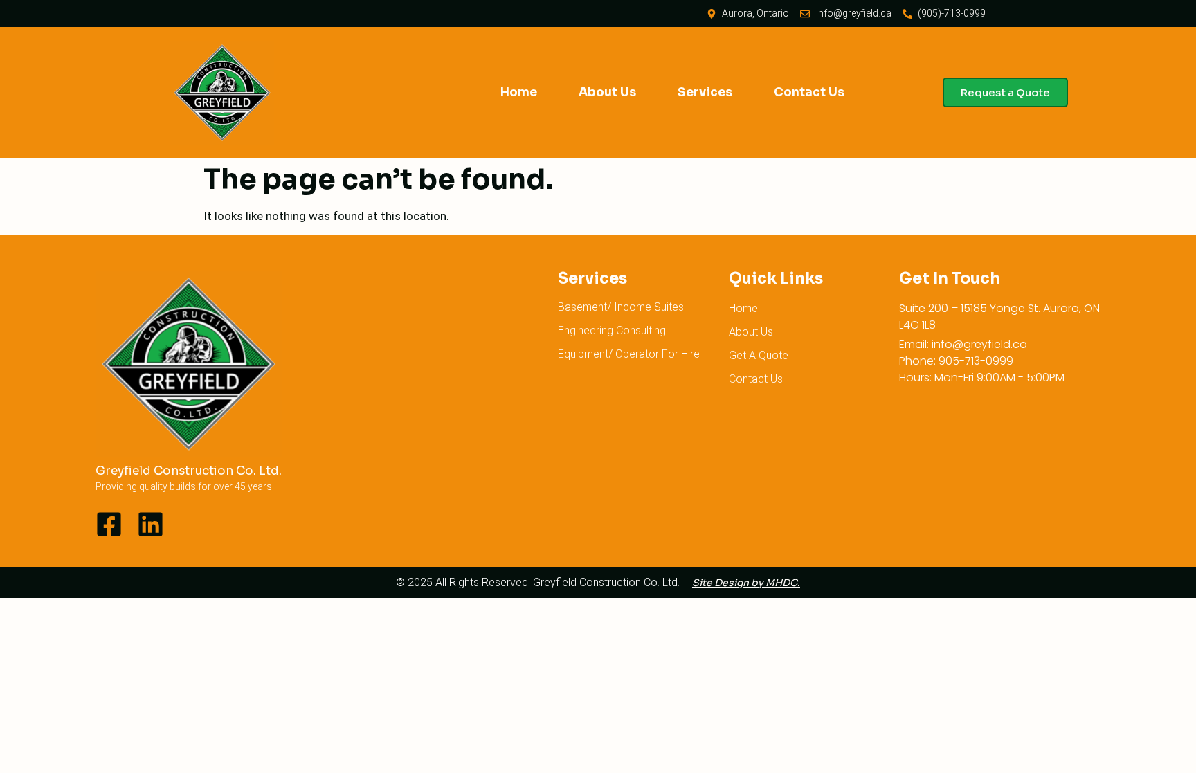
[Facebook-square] (109, 524)
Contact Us (809, 92)
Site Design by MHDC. (746, 582)
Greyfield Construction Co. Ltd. (189, 471)
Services (705, 92)
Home (518, 92)
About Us (607, 92)
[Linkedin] (150, 524)
